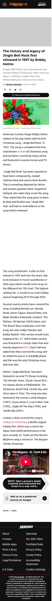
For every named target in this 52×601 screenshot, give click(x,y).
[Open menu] (4, 4)
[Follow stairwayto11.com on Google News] (44, 498)
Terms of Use (10, 554)
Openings (31, 533)
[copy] (20, 90)
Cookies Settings (35, 569)
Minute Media (19, 577)
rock (19, 151)
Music (14, 511)
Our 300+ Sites (34, 538)
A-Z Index (7, 569)
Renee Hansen (14, 84)
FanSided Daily (34, 544)
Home (6, 511)
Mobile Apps (9, 544)
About (5, 533)
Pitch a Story (9, 549)
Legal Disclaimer (11, 560)
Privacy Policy (34, 549)
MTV (25, 347)
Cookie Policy (33, 554)
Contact (6, 538)
